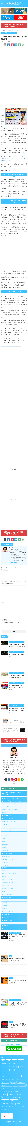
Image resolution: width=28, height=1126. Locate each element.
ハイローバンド (5, 1088)
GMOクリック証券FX (8, 888)
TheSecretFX (5, 1069)
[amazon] (19, 779)
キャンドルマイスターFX (7, 1076)
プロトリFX (6, 806)
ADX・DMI (5, 835)
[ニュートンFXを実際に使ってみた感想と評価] (15, 44)
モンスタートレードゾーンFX (10, 809)
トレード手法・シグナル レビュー (9, 567)
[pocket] (12, 44)
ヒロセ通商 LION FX (8, 882)
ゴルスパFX (4, 1079)
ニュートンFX (5, 570)
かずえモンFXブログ (14, 3)
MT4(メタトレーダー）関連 (9, 821)
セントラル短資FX (7, 894)
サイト (3, 614)
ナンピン (16, 1085)
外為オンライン (6, 885)
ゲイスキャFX (18, 1076)
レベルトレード (5, 1100)
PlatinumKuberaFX (6, 1066)
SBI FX (4, 891)
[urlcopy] (23, 44)
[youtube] (16, 562)
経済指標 (5, 903)
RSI (4, 841)
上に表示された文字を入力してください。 (11, 622)
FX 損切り (5, 900)
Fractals (14, 1060)
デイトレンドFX (20, 1082)
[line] (19, 44)
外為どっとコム (6, 870)
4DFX (3, 1060)
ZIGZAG (17, 1069)
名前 (3, 602)
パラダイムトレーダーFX (7, 1091)
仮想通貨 (6, 926)
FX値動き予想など (7, 923)
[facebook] (8, 44)
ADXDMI (8, 1060)
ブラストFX (11, 1094)
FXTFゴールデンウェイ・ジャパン (11, 873)
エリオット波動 (15, 1073)
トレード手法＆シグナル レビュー (13, 801)
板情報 (18, 1103)
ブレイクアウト (6, 862)
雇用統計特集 (5, 1109)
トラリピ (6, 917)
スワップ (5, 908)
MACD (4, 827)
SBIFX (21, 1066)
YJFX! (11, 1069)
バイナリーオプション (8, 911)
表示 (8, 170)
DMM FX (5, 876)
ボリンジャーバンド (7, 833)
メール (4, 608)
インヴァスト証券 (6, 1073)
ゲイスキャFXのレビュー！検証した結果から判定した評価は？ (17, 687)
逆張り (23, 1106)
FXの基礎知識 (7, 897)
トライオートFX (8, 914)
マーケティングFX (17, 1097)
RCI (13, 1066)
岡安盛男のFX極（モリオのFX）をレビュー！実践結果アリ (16, 710)
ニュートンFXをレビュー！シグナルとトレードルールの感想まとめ (14, 158)
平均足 (4, 847)
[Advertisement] (14, 62)
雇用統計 (5, 905)
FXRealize (21, 1060)
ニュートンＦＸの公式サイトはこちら (11, 346)
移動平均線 (5, 844)
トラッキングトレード (6, 1085)
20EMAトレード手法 (8, 859)
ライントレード (6, 865)
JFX (9, 1063)
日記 (5, 928)
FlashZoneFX (6, 812)
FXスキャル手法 (8, 853)
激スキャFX (4, 1106)
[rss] (22, 779)
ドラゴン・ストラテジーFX (9, 803)
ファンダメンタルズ (19, 1091)
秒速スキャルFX (12, 1106)
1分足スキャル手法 (7, 856)
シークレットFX (5, 1082)
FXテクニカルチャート (9, 818)
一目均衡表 (5, 824)
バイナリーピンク (14, 1088)
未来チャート (6, 850)
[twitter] (5, 44)
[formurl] (14, 782)
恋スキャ (13, 1103)
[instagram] (14, 562)
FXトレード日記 (8, 920)
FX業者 (5, 868)
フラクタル (4, 1094)
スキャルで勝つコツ (9, 815)
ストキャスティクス (7, 830)
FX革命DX (4, 1063)
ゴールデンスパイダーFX (14, 1079)
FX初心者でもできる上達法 (11, 798)
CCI (4, 838)
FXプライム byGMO (7, 879)
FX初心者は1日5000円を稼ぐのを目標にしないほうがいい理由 (17, 936)
